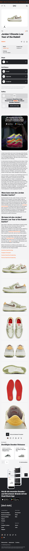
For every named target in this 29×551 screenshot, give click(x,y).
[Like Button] (27, 42)
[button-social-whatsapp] (16, 438)
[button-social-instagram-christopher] (8, 438)
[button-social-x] (21, 438)
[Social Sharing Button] (7, 434)
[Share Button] (21, 42)
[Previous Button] (3, 462)
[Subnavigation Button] (2, 6)
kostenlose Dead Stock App (14, 231)
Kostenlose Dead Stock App (7, 250)
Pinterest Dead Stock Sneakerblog (8, 257)
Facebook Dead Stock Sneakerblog (8, 255)
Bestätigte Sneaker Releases (13, 444)
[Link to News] (4, 6)
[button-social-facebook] (13, 438)
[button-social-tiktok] (18, 438)
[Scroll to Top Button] (26, 474)
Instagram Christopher (6, 252)
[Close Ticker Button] (27, 2)
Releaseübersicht (10, 238)
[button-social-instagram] (10, 438)
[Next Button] (6, 462)
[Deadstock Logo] (14, 6)
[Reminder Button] (24, 42)
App (10, 241)
